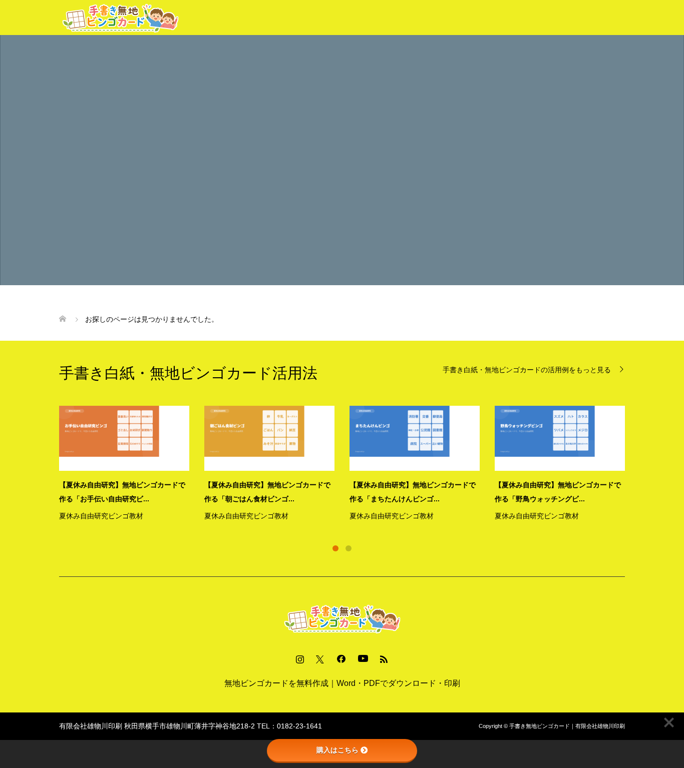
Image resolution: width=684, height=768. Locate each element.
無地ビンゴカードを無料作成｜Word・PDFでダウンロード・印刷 (342, 683)
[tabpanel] (349, 464)
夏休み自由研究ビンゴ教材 (101, 516)
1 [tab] (335, 548)
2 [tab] (349, 548)
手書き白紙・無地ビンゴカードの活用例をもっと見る (527, 369)
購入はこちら (337, 749)
